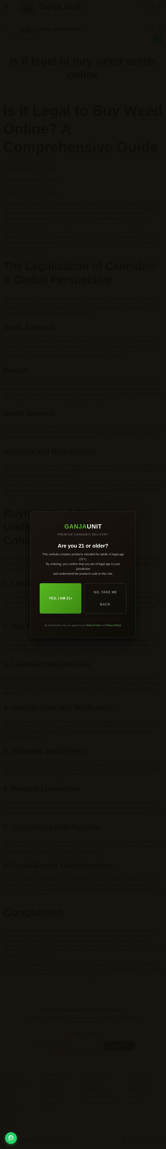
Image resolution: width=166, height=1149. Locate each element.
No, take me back (105, 598)
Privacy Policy (113, 625)
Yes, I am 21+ (60, 598)
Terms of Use (93, 625)
